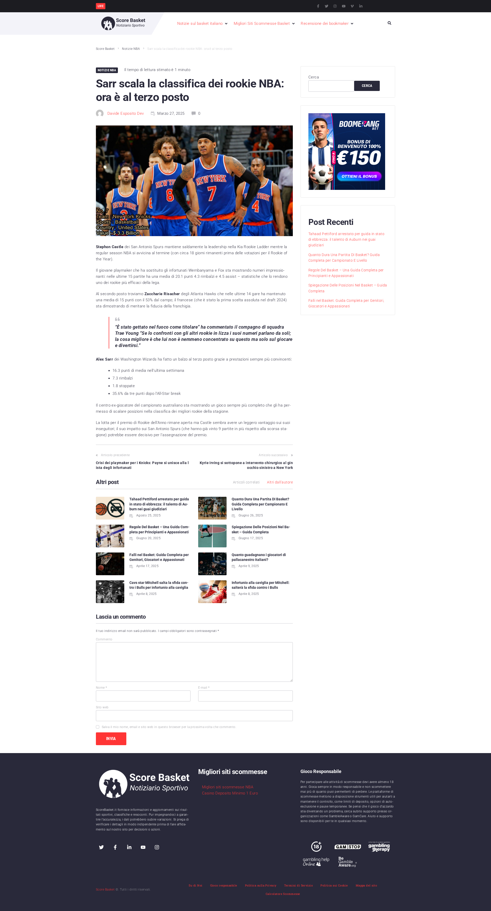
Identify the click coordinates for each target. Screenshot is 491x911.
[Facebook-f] (318, 6)
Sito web (102, 707)
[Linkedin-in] (360, 6)
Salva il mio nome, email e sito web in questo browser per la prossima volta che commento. (169, 727)
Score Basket (105, 49)
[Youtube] (343, 6)
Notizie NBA (131, 49)
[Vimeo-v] (352, 6)
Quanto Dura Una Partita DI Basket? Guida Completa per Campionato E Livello (260, 504)
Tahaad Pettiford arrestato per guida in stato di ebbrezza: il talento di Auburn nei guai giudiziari (159, 504)
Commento (104, 639)
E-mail (204, 687)
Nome (101, 687)
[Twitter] (326, 6)
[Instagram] (335, 6)
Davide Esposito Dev (125, 113)
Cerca (313, 77)
